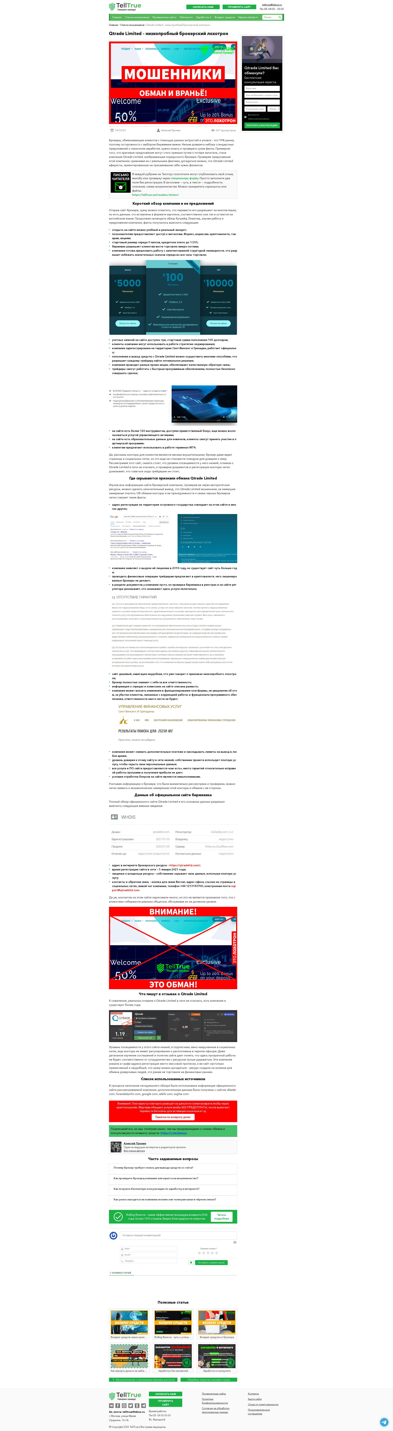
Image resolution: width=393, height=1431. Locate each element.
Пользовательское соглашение (259, 1411)
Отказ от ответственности (263, 1404)
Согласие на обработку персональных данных (216, 1410)
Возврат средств (225, 17)
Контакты (253, 1393)
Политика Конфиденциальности (215, 1400)
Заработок (202, 17)
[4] (212, 1253)
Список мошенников (137, 17)
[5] (216, 1253)
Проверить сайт (239, 6)
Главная (116, 17)
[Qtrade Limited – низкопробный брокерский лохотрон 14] (173, 631)
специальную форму (184, 178)
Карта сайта (255, 1399)
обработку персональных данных (258, 118)
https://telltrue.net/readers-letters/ (155, 195)
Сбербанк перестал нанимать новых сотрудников (208, 1380)
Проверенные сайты (164, 17)
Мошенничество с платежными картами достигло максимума (145, 1380)
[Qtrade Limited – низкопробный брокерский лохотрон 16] (173, 835)
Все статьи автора (134, 1150)
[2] (204, 1253)
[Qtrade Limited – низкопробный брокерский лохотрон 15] (173, 725)
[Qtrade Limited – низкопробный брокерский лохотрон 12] (173, 402)
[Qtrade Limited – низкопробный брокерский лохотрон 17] (173, 948)
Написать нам (203, 6)
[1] (199, 1253)
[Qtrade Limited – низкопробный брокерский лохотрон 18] (173, 1026)
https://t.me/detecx (174, 1133)
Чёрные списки (246, 17)
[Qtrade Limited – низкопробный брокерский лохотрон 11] (173, 297)
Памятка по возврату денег (173, 1117)
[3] (208, 1253)
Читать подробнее (221, 1216)
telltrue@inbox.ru (272, 4)
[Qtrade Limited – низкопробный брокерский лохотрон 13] (173, 538)
